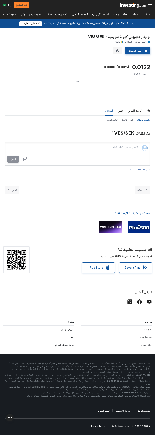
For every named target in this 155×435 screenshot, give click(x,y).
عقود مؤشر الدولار (31, 15)
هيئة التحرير (146, 344)
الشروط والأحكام (143, 410)
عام (148, 110)
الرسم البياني (134, 110)
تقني (120, 110)
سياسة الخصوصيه (123, 410)
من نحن (148, 321)
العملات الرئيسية (100, 15)
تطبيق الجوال (67, 329)
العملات (147, 15)
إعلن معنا (147, 329)
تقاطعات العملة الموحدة (126, 15)
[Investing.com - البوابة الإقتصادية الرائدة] (133, 5)
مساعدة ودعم (145, 337)
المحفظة (70, 337)
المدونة (71, 321)
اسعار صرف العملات (56, 15)
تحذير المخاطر (103, 410)
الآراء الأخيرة (127, 119)
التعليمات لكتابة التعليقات (140, 169)
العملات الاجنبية (79, 15)
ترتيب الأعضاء (111, 119)
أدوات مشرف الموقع (64, 344)
